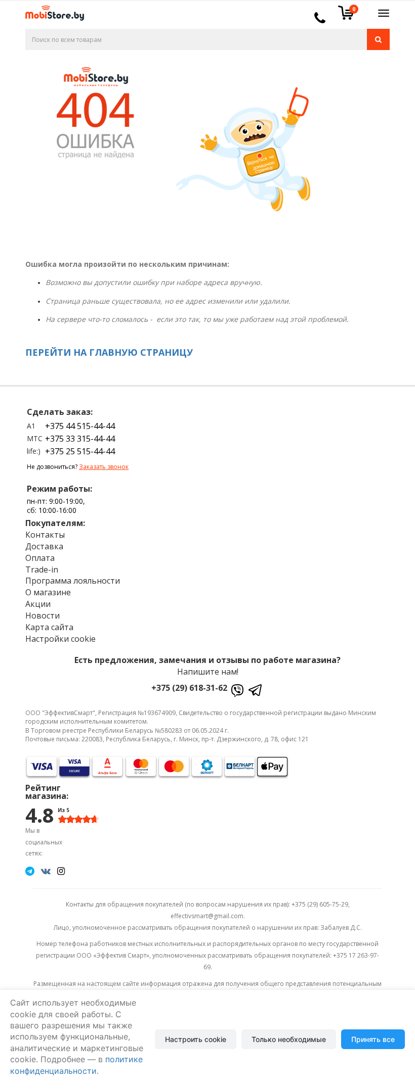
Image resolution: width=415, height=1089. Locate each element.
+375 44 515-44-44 (80, 426)
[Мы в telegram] (29, 871)
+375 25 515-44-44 (80, 451)
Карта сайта (49, 627)
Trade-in (41, 569)
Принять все (373, 1039)
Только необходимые (289, 1039)
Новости (42, 615)
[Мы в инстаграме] (61, 871)
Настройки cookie (60, 638)
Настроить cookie (195, 1039)
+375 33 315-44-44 (80, 438)
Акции (38, 603)
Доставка (44, 546)
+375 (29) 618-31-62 (189, 687)
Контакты (45, 534)
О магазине (48, 592)
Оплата (40, 557)
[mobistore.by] (51, 10)
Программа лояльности (72, 580)
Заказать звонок (104, 466)
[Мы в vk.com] (46, 871)
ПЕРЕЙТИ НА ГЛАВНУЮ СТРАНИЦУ (109, 352)
